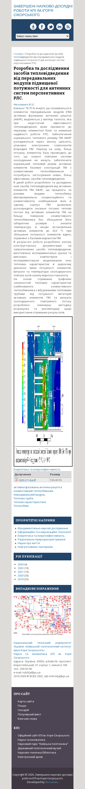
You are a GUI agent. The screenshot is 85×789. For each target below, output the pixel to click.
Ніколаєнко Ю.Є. (24, 104)
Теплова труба (23, 498)
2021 (21, 572)
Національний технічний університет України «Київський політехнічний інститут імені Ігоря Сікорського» (42, 646)
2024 (21, 564)
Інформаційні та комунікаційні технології (44, 532)
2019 (21, 579)
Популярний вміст (29, 714)
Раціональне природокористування (41, 539)
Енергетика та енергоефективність (37, 469)
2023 (21, 568)
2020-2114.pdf (27, 480)
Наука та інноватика (31, 740)
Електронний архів (30, 757)
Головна (18, 53)
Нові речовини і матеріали (35, 547)
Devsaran (51, 782)
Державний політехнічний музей (39, 748)
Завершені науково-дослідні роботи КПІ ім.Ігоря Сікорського (43, 10)
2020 (21, 575)
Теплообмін (21, 506)
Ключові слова (27, 718)
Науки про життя (29, 543)
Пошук (22, 706)
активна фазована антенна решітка (38, 487)
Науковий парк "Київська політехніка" (43, 744)
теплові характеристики (30, 502)
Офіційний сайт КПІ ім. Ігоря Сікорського (44, 735)
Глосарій (23, 710)
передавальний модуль (29, 494)
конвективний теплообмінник (33, 491)
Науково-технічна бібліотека (37, 752)
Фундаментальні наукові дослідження (43, 528)
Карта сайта (26, 701)
